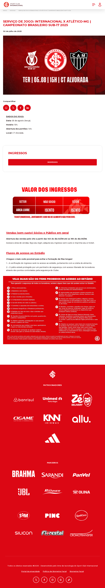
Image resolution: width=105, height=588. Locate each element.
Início (5, 10)
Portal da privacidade (30, 571)
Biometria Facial (77, 571)
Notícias (12, 10)
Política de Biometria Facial (55, 571)
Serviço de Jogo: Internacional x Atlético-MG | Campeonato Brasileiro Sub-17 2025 (44, 10)
